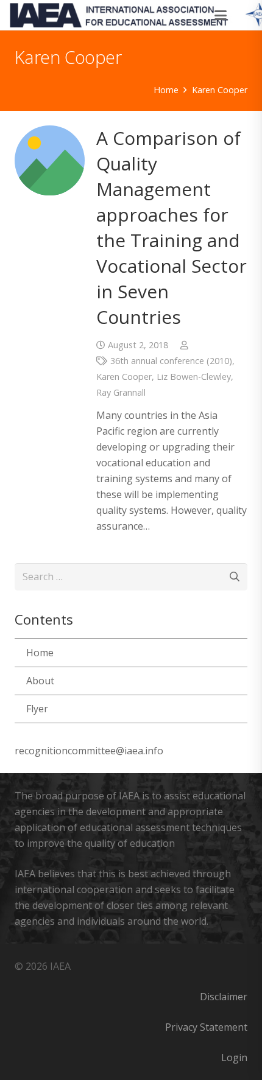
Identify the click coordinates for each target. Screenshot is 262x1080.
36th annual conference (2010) (171, 360)
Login (234, 1057)
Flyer (37, 708)
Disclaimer (223, 996)
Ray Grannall (121, 392)
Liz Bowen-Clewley (194, 376)
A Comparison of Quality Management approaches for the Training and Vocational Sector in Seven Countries (171, 227)
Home (40, 652)
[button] (221, 15)
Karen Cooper (124, 376)
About (40, 680)
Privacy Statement (206, 1027)
